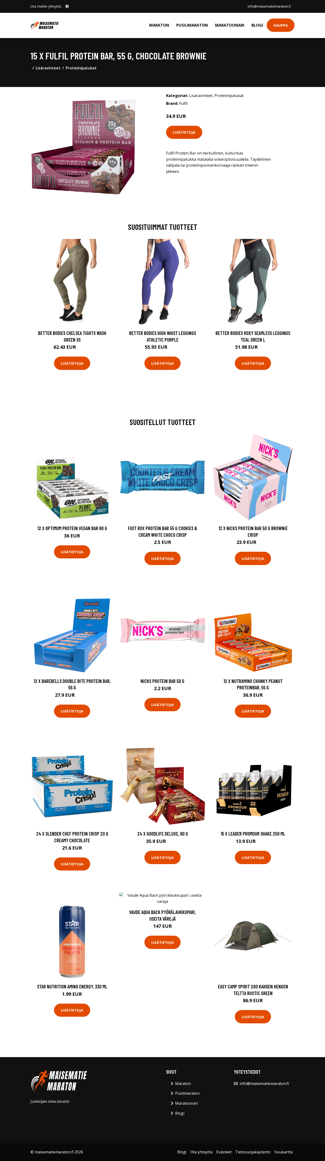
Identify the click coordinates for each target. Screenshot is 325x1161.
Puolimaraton (192, 25)
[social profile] (67, 6)
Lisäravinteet (48, 68)
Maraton (159, 25)
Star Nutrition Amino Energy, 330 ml (72, 986)
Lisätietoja (184, 132)
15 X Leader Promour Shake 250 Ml (253, 834)
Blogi (257, 25)
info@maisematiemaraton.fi (269, 6)
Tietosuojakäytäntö (253, 1152)
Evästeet (223, 1152)
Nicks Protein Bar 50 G (162, 681)
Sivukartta (283, 1152)
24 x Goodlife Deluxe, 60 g (162, 834)
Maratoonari (229, 25)
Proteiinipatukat (81, 68)
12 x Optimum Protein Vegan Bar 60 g (72, 528)
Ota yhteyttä (201, 1152)
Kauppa (281, 25)
